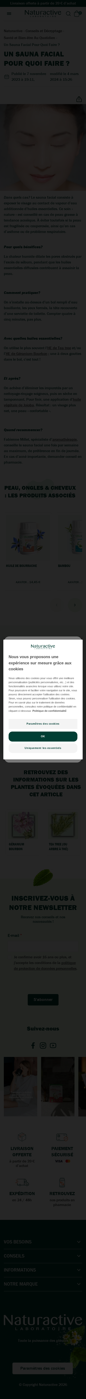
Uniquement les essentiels (43, 748)
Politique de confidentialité (49, 710)
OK (43, 736)
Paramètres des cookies (43, 723)
